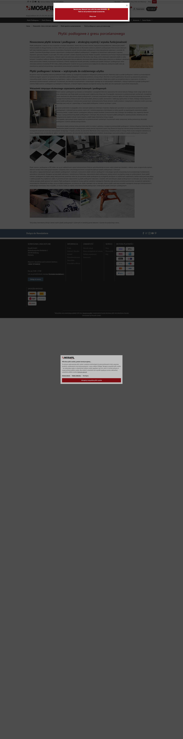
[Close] (127, 5)
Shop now (92, 16)
